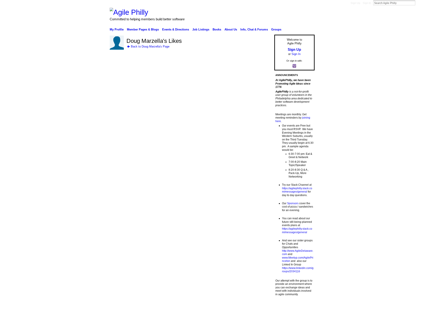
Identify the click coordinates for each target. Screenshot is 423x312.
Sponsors (293, 203)
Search (419, 3)
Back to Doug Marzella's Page (150, 46)
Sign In (367, 3)
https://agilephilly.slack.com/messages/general (297, 190)
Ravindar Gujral (142, 306)
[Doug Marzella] (117, 48)
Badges (264, 306)
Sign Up (355, 3)
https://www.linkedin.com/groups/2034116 (298, 270)
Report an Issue (282, 306)
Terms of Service (305, 306)
